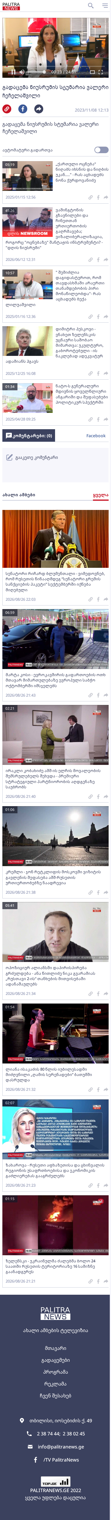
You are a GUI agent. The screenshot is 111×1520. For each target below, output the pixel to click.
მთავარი (55, 1348)
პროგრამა (55, 1372)
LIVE (100, 1512)
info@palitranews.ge (61, 1446)
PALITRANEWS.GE (49, 1490)
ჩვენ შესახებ (55, 1395)
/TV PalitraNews (61, 1459)
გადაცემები (55, 1360)
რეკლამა (55, 1383)
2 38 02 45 (74, 1433)
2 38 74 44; (48, 1433)
